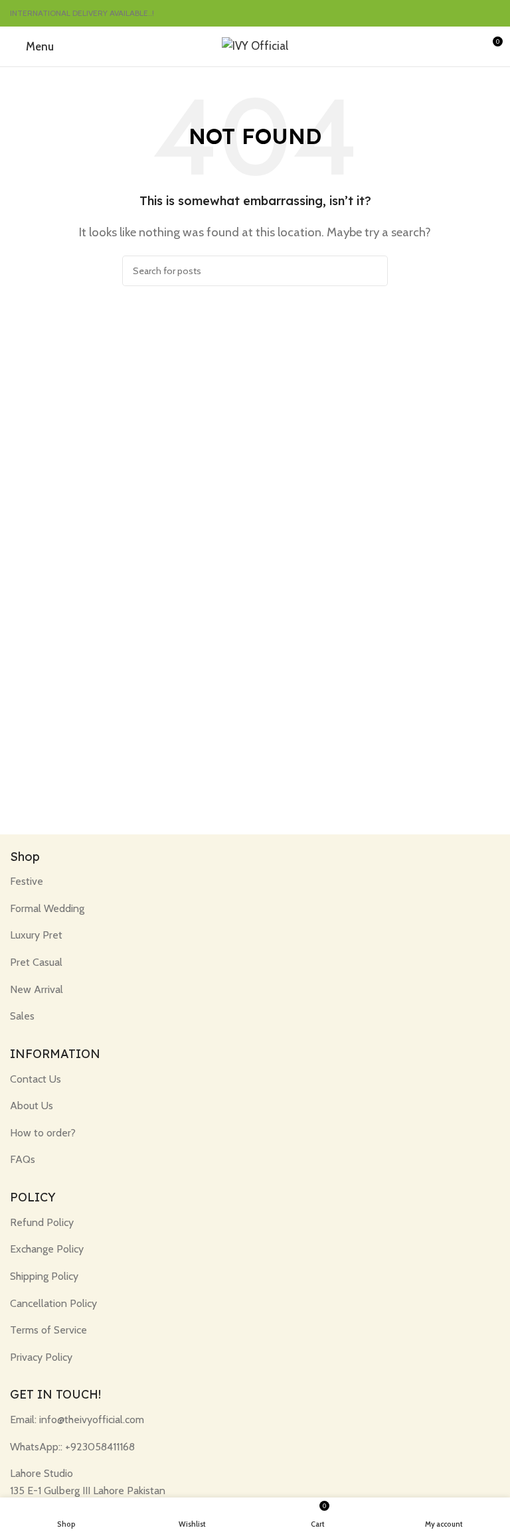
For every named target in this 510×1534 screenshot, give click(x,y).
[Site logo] (255, 45)
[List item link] (255, 881)
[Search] (372, 271)
